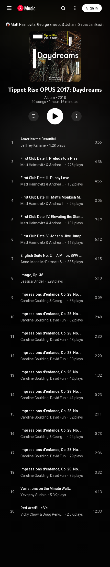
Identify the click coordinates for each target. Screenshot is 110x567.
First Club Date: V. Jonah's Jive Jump (50, 236)
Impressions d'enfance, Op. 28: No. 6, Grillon (51, 391)
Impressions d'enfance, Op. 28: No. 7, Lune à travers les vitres (51, 411)
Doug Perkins (53, 514)
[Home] (26, 8)
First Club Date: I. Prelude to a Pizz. (49, 158)
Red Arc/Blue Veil (35, 508)
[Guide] (9, 8)
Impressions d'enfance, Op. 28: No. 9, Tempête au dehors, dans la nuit (51, 450)
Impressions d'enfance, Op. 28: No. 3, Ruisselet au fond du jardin (51, 333)
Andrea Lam (56, 165)
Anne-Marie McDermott (39, 262)
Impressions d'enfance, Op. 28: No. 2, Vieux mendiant (51, 314)
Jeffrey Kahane (33, 145)
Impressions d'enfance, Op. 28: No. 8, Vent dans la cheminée (51, 430)
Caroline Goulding (34, 301)
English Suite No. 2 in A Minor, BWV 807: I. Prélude (51, 255)
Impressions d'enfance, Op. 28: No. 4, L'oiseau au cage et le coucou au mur (51, 353)
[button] (33, 116)
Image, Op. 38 (31, 275)
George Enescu (49, 24)
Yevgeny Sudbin (33, 495)
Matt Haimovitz (23, 24)
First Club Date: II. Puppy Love (44, 178)
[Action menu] (76, 116)
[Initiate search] (63, 8)
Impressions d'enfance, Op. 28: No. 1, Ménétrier (51, 294)
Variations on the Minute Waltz (45, 489)
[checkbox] (98, 142)
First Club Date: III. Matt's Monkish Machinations (51, 197)
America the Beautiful (38, 139)
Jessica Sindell (32, 281)
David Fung (59, 320)
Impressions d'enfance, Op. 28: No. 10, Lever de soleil (51, 469)
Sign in (92, 8)
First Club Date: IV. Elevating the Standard (51, 217)
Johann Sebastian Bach (84, 24)
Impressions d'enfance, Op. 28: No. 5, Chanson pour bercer (51, 372)
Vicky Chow (29, 514)
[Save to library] (33, 116)
